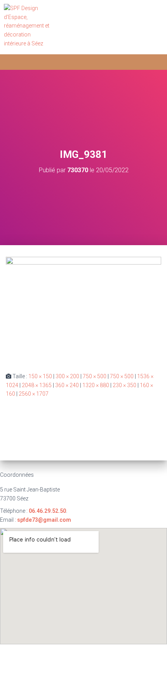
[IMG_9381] (83, 308)
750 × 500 (94, 376)
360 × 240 (67, 385)
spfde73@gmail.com (44, 520)
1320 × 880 (95, 385)
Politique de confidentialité (111, 653)
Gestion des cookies (84, 671)
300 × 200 (67, 376)
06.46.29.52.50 (47, 511)
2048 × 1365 (37, 385)
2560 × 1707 (34, 394)
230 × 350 (124, 385)
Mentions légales (44, 653)
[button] (153, 27)
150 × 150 (40, 376)
